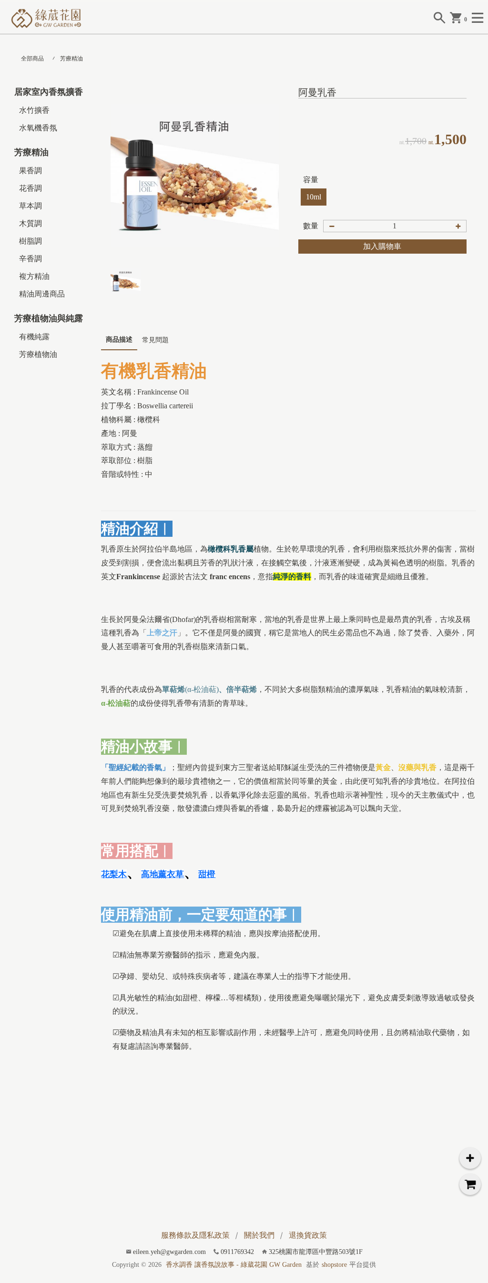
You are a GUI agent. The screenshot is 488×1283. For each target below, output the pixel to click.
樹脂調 (30, 241)
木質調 (30, 223)
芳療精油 (71, 58)
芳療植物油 (38, 354)
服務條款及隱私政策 (195, 1235)
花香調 (30, 188)
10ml (313, 197)
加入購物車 (382, 246)
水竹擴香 (34, 110)
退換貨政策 (308, 1235)
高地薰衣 (162, 874)
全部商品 (32, 58)
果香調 (30, 171)
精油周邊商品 (42, 294)
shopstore (334, 1264)
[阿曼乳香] (195, 175)
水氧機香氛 (38, 128)
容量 (310, 180)
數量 (310, 226)
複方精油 (34, 276)
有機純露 (34, 337)
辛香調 (30, 259)
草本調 (30, 206)
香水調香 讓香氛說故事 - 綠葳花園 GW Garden (234, 1264)
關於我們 (259, 1235)
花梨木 (114, 874)
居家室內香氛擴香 (48, 92)
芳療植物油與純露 (48, 318)
